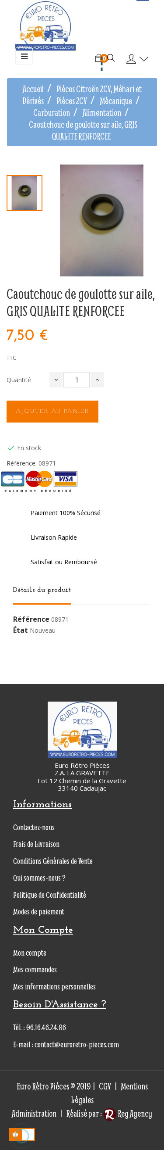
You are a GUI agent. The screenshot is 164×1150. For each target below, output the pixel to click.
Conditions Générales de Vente (53, 861)
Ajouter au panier (52, 411)
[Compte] (135, 59)
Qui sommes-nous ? (39, 878)
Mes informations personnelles (54, 987)
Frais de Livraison (36, 844)
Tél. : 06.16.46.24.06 (39, 1027)
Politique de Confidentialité (49, 895)
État (20, 630)
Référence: (22, 463)
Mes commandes (35, 969)
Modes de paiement (38, 911)
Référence (31, 619)
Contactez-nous (34, 827)
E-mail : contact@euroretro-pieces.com (66, 1044)
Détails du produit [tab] (42, 590)
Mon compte (29, 953)
